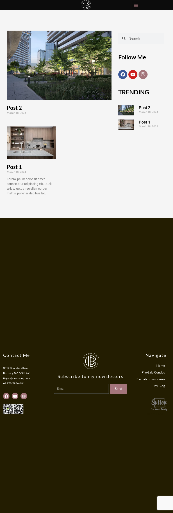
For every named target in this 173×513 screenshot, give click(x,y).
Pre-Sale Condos (153, 372)
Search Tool (155, 414)
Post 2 (14, 107)
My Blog (159, 386)
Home (160, 365)
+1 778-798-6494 (13, 383)
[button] (136, 5)
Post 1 (14, 167)
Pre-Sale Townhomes (150, 379)
